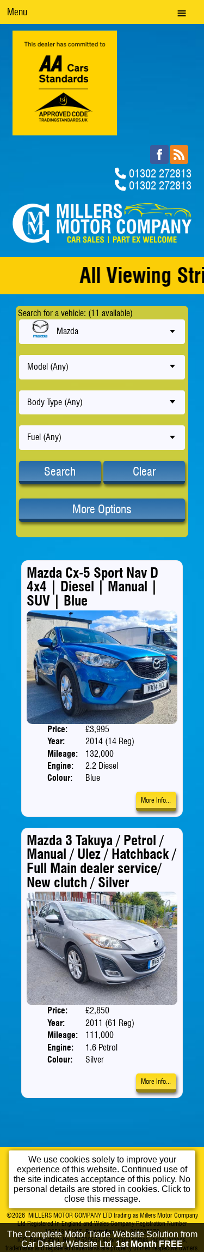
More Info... (156, 800)
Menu (17, 11)
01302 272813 (160, 173)
